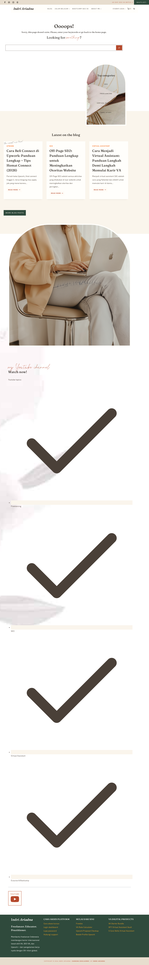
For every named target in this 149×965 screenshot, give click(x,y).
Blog (50, 9)
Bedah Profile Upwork (85, 934)
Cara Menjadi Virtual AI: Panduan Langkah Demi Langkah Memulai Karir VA (106, 160)
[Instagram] (13, 2)
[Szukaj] (119, 47)
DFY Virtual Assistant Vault (120, 927)
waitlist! (141, 2)
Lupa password (50, 931)
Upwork (10, 146)
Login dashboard (51, 927)
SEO (51, 146)
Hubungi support (51, 934)
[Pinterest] (9, 2)
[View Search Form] (134, 8)
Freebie (79, 923)
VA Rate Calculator (84, 927)
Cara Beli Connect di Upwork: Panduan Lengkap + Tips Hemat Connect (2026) (23, 160)
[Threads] (17, 2)
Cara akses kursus (51, 923)
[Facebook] (5, 2)
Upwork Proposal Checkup (87, 931)
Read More (15, 190)
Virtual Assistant (101, 146)
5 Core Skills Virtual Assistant (121, 931)
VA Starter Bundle (116, 923)
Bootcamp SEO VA (80, 9)
